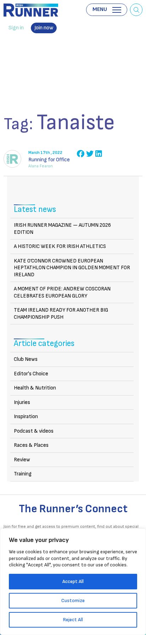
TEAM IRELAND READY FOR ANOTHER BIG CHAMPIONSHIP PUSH (61, 314)
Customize (73, 601)
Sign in (16, 27)
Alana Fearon (40, 166)
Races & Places (31, 445)
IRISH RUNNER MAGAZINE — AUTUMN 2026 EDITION (62, 229)
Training (23, 474)
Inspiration (26, 416)
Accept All (73, 581)
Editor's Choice (31, 373)
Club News (26, 359)
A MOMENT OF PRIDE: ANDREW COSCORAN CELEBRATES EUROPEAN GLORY (62, 292)
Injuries (22, 402)
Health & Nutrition (35, 388)
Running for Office (49, 159)
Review (22, 459)
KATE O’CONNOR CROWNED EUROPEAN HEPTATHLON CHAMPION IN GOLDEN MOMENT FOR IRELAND (72, 268)
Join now (43, 27)
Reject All (73, 620)
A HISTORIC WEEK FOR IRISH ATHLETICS (60, 246)
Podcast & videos (34, 431)
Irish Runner (31, 10)
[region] (73, 582)
